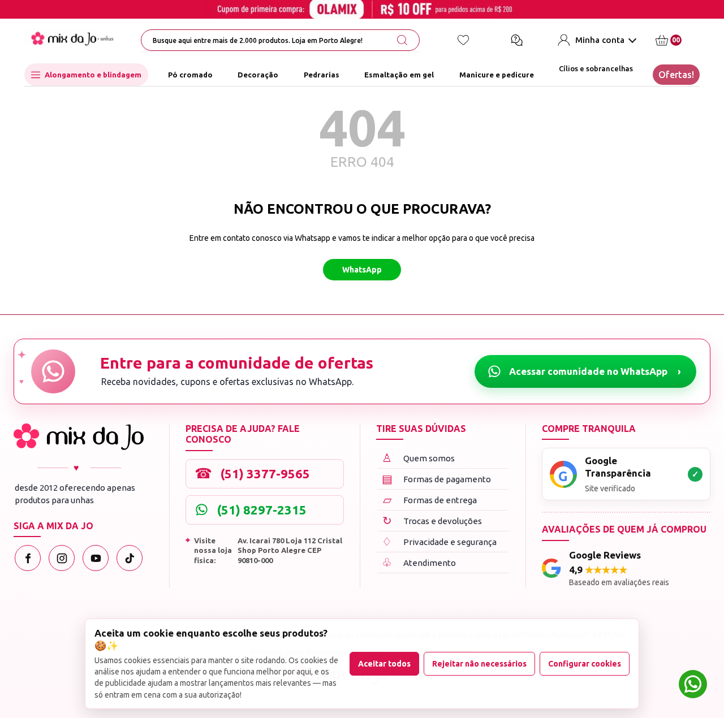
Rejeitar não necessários (479, 663)
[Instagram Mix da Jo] (62, 558)
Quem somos (418, 457)
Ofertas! (676, 75)
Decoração (258, 75)
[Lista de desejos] (463, 40)
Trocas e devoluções (432, 520)
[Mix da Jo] (79, 436)
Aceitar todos (384, 663)
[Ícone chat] (516, 40)
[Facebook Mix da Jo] (28, 558)
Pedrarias (321, 75)
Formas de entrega (430, 499)
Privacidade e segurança (439, 541)
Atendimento (419, 562)
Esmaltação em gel (399, 75)
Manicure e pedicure (496, 75)
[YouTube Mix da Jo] (96, 558)
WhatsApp (362, 269)
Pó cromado (190, 75)
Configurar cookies (584, 663)
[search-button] (402, 40)
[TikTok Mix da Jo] (130, 558)
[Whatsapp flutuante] (693, 685)
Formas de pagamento (437, 478)
